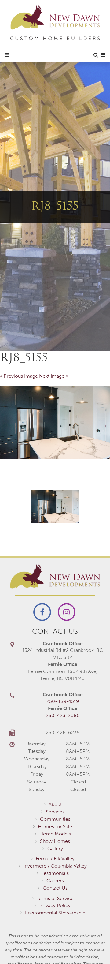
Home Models (55, 834)
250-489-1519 (62, 701)
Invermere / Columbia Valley (55, 866)
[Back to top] (93, 947)
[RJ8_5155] (55, 422)
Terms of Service (55, 898)
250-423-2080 (63, 715)
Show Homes (55, 841)
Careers (55, 881)
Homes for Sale (55, 826)
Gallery (55, 848)
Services (55, 812)
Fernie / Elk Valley (55, 858)
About (55, 804)
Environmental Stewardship (55, 913)
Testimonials (55, 873)
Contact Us (55, 888)
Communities (55, 819)
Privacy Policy (55, 905)
